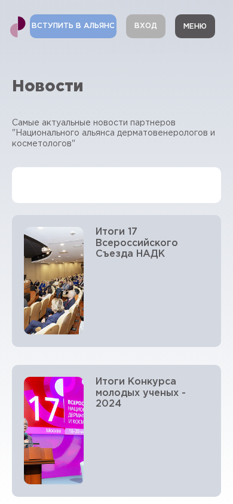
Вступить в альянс (73, 26)
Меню (195, 26)
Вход (145, 26)
